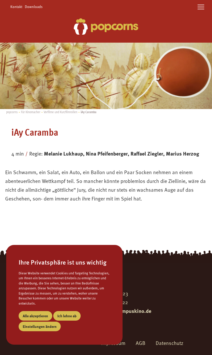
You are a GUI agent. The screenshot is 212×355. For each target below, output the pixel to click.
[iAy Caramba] (106, 27)
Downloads (34, 6)
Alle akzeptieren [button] (35, 315)
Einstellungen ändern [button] (40, 326)
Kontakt (16, 6)
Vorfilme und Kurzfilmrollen (60, 112)
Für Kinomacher (30, 112)
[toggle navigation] (201, 7)
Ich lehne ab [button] (67, 315)
